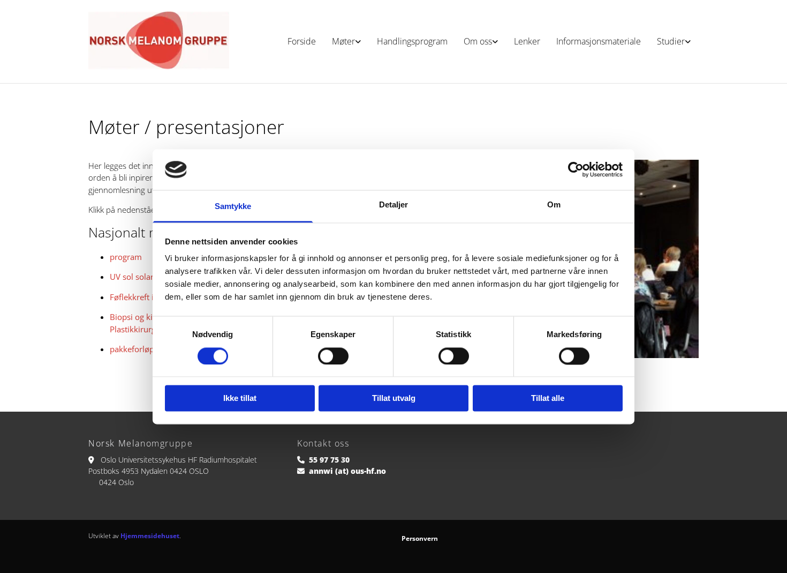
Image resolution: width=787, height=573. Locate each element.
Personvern (420, 538)
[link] (346, 41)
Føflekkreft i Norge (144, 297)
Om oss (478, 41)
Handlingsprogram (412, 41)
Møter (343, 41)
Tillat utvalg (393, 398)
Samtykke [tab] (233, 206)
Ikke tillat (239, 398)
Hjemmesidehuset (149, 535)
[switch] (333, 355)
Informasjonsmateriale (598, 41)
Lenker (527, 41)
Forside (301, 41)
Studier (671, 41)
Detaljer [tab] (393, 205)
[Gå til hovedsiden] (158, 41)
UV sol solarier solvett (150, 276)
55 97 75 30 (329, 460)
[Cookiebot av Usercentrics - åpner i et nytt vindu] (576, 169)
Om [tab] (554, 205)
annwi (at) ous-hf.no (347, 471)
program (126, 256)
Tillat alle (547, 398)
